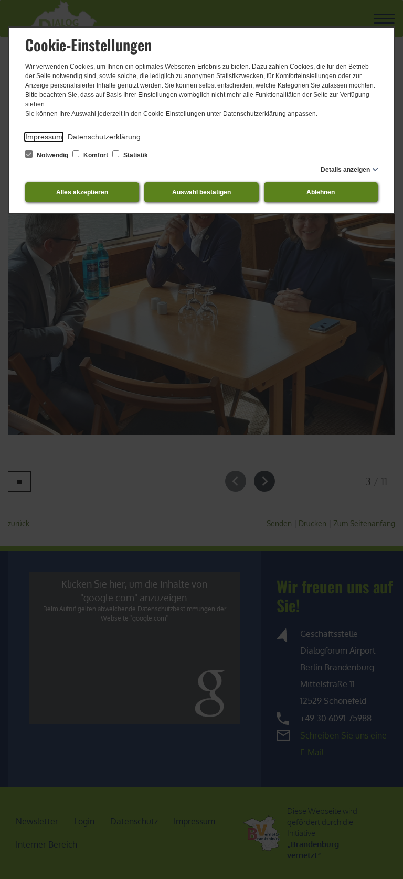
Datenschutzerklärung (104, 137)
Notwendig (52, 155)
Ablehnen (320, 192)
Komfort (96, 155)
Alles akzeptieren (82, 192)
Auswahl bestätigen (201, 192)
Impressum (43, 137)
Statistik (135, 155)
